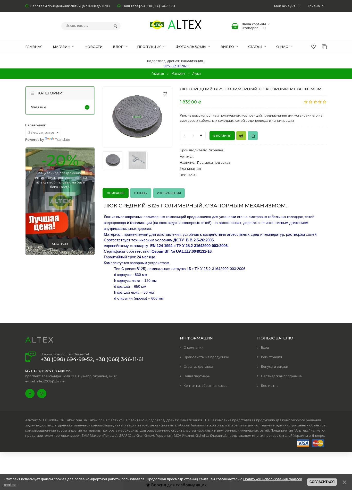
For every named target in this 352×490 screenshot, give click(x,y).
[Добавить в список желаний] (165, 94)
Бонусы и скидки (274, 366)
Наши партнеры (197, 376)
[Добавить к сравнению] (253, 135)
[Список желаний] (313, 46)
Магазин (38, 107)
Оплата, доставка (198, 366)
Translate (62, 139)
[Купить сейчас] (241, 135)
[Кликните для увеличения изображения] (137, 116)
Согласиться (321, 482)
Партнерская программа (281, 376)
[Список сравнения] (324, 46)
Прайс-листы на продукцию (206, 357)
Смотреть (60, 244)
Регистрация (271, 357)
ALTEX (39, 340)
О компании (194, 347)
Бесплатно (270, 385)
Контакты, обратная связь (206, 385)
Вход (265, 347)
